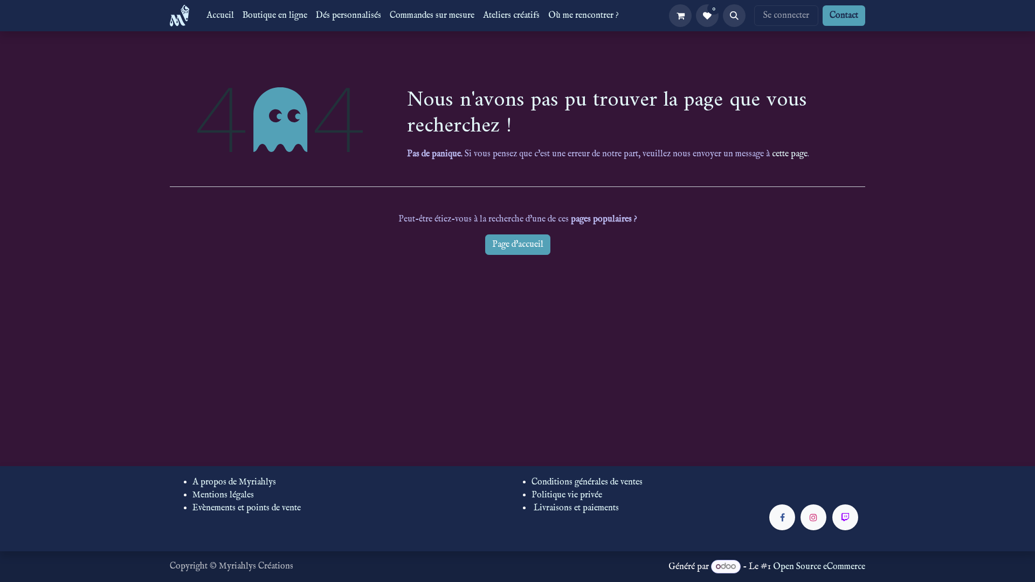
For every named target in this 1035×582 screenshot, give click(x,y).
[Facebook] (782, 517)
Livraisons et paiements (576, 508)
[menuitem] (220, 15)
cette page (790, 154)
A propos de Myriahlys (234, 482)
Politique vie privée (567, 495)
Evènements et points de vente (246, 508)
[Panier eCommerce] (680, 15)
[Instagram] (813, 517)
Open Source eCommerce (819, 567)
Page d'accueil (517, 244)
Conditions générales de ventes (587, 482)
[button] (734, 15)
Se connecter (786, 15)
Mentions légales (223, 495)
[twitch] (845, 517)
